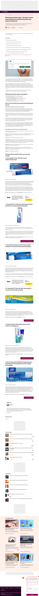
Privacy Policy (11, 587)
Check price (29, 199)
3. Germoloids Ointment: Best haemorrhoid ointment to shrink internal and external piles (18, 49)
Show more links (19, 58)
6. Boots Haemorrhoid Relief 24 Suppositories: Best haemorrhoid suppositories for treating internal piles (19, 55)
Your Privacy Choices (18, 587)
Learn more (10, 34)
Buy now (21, 97)
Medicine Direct (11, 84)
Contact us (2, 587)
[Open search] (35, 12)
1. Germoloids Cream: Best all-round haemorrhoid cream (14, 45)
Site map (7, 587)
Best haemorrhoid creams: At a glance (11, 40)
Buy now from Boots (12, 309)
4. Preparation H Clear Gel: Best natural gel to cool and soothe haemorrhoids (16, 51)
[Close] (30, 60)
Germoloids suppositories (22, 387)
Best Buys (7, 419)
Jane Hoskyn (8, 27)
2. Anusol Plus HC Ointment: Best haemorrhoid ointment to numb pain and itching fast (18, 47)
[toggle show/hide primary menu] (37, 12)
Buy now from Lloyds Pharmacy (14, 225)
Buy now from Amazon (12, 179)
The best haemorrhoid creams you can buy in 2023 (13, 43)
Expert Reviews (3, 11)
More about (8, 412)
